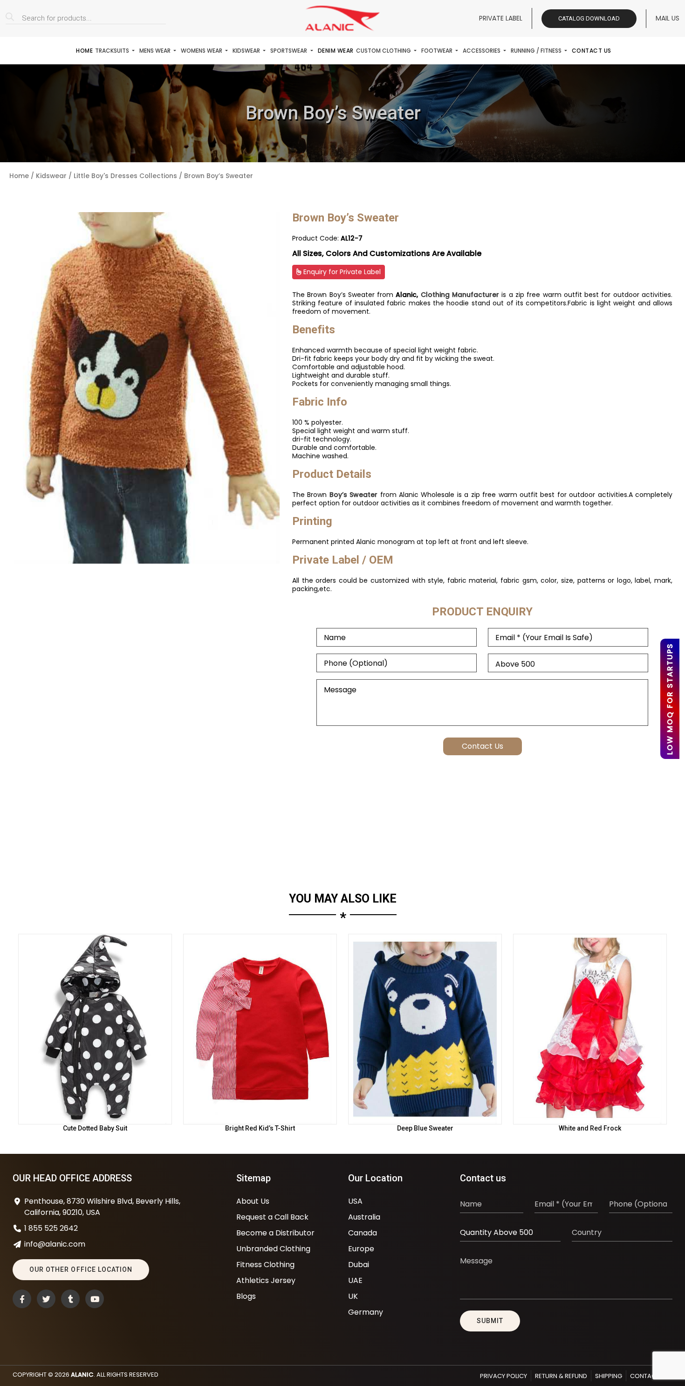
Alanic (82, 1374)
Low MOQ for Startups (669, 699)
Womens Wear (202, 51)
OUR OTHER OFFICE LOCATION (80, 1269)
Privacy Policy (503, 1376)
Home (84, 51)
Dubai (358, 1264)
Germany (365, 1312)
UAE (355, 1280)
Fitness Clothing (265, 1264)
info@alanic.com (54, 1244)
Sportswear (289, 51)
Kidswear (247, 51)
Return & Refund (561, 1376)
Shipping (608, 1376)
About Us (252, 1201)
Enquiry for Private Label (341, 271)
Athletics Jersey (265, 1280)
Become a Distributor (275, 1232)
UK (353, 1296)
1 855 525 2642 (51, 1228)
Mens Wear (155, 51)
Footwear (437, 51)
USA (355, 1201)
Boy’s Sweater (353, 494)
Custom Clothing (384, 51)
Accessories (482, 51)
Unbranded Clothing (273, 1248)
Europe (361, 1248)
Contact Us (591, 51)
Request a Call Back (272, 1217)
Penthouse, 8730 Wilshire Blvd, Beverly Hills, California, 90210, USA (102, 1207)
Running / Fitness (537, 51)
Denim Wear (336, 51)
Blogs (246, 1296)
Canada (362, 1232)
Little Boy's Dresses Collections (125, 176)
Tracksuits (112, 51)
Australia (364, 1217)
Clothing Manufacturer (460, 294)
